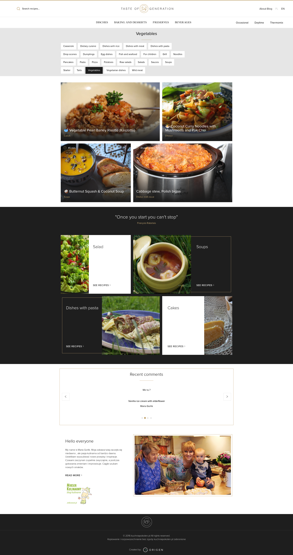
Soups (168, 62)
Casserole (68, 46)
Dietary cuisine (88, 46)
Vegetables (94, 70)
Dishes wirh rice (111, 46)
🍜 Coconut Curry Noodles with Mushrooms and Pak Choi (190, 128)
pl (276, 8)
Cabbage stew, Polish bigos (158, 191)
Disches (102, 22)
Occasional (242, 22)
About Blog (265, 8)
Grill (165, 54)
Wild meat (137, 70)
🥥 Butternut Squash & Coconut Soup (94, 191)
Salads (141, 62)
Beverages (183, 22)
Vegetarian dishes (116, 70)
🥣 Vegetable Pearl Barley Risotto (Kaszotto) (99, 130)
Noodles (177, 54)
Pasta (82, 62)
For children (149, 54)
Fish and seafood (128, 54)
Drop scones (70, 54)
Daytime (259, 22)
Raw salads (125, 62)
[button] (66, 397)
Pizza (95, 62)
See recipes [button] (101, 285)
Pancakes (68, 62)
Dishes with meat (135, 46)
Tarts (79, 70)
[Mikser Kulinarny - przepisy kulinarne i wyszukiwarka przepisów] (79, 493)
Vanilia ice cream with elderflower (146, 401)
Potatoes (108, 62)
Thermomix (276, 22)
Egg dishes (106, 54)
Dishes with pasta (160, 46)
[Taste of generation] (146, 7)
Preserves (161, 22)
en (283, 8)
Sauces (155, 62)
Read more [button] (72, 475)
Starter (66, 70)
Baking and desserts (130, 22)
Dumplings (88, 54)
